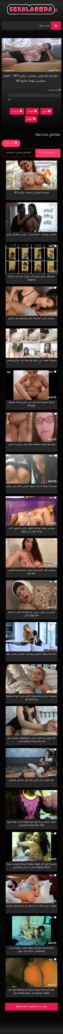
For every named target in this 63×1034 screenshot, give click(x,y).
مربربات (15, 111)
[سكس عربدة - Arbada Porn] (31, 10)
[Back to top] (52, 1024)
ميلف (29, 119)
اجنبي (44, 111)
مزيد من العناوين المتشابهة (31, 1006)
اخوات (31, 111)
